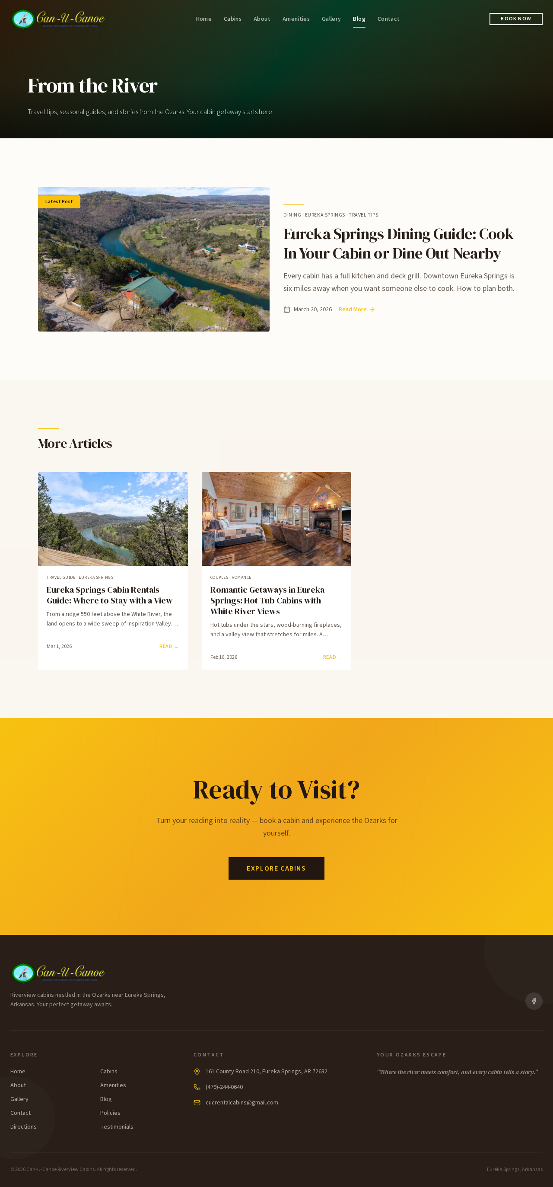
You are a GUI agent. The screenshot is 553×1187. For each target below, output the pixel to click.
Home (204, 19)
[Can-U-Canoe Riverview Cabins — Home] (58, 19)
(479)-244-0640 (224, 1087)
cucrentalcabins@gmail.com (242, 1102)
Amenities (296, 19)
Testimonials (116, 1127)
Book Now (516, 18)
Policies (110, 1113)
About (262, 19)
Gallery (331, 19)
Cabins (233, 19)
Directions (23, 1127)
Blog (359, 19)
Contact (389, 19)
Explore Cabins (276, 868)
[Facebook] (534, 1001)
